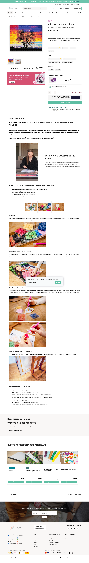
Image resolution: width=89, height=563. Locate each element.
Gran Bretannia (13, 543)
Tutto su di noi (66, 4)
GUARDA (76, 1)
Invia (44, 517)
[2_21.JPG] (44, 205)
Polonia (11, 539)
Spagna (20, 541)
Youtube (79, 494)
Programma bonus (53, 544)
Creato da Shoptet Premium (67, 557)
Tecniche (36, 537)
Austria (20, 543)
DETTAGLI (17, 482)
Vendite (35, 542)
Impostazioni (32, 282)
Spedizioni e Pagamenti (54, 538)
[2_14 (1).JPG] (31, 205)
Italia (20, 539)
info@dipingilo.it (40, 528)
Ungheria (21, 535)
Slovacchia (12, 538)
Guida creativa (68, 537)
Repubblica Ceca (12, 535)
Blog (66, 538)
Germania (12, 541)
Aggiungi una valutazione (15, 430)
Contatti (73, 4)
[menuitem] (10, 12)
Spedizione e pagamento (56, 87)
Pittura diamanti (18, 122)
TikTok (51, 168)
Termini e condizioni (53, 537)
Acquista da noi (58, 4)
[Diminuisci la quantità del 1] (49, 92)
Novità (35, 544)
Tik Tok (71, 494)
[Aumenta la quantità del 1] (55, 92)
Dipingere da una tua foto (39, 538)
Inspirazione (36, 540)
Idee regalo (36, 546)
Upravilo (76, 557)
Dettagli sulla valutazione (68, 27)
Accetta (58, 282)
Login (53, 8)
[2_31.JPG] (58, 205)
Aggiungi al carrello (66, 102)
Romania (21, 538)
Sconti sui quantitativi (54, 542)
